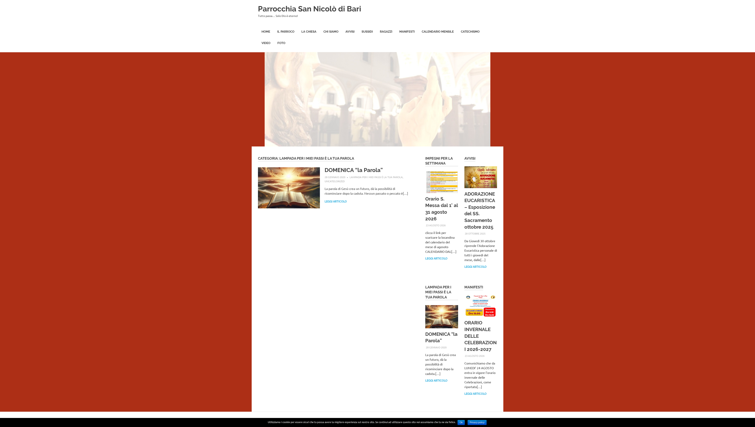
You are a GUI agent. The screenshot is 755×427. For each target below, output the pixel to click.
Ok (461, 422)
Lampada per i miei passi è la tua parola (376, 177)
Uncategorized (335, 181)
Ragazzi (386, 31)
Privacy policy (477, 422)
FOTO (281, 43)
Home (265, 31)
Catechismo (470, 31)
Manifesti (407, 31)
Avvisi (349, 31)
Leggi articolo (336, 201)
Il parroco (285, 31)
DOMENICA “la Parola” (354, 170)
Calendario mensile (438, 31)
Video (265, 43)
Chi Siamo (330, 31)
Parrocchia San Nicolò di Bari (309, 8)
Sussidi (367, 31)
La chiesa (308, 31)
